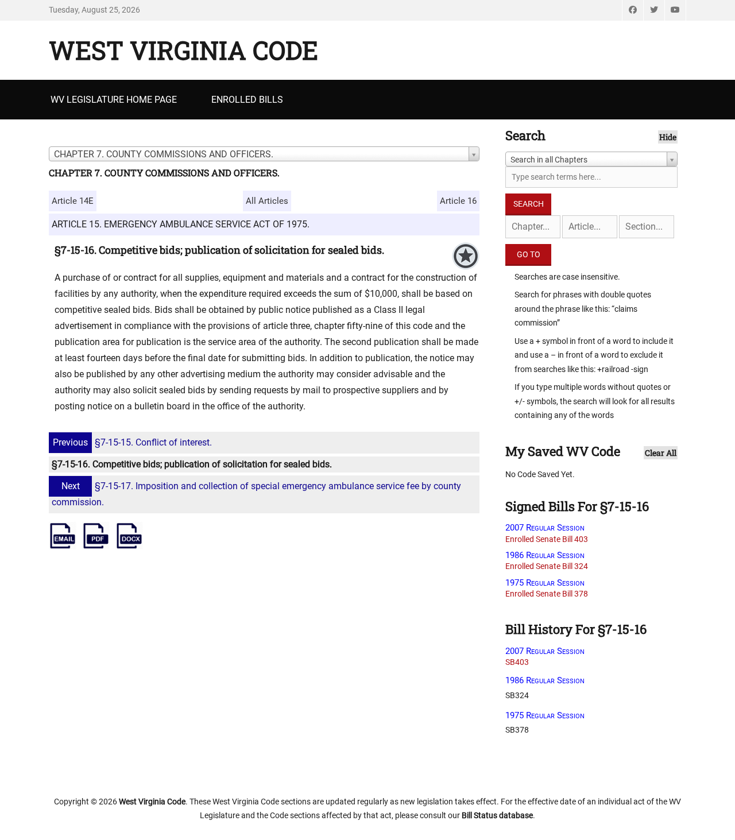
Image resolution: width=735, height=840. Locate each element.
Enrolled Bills (247, 99)
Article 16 (458, 201)
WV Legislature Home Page (114, 99)
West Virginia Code (183, 50)
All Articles (267, 201)
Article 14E (73, 201)
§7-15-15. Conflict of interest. (132, 442)
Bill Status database (497, 815)
